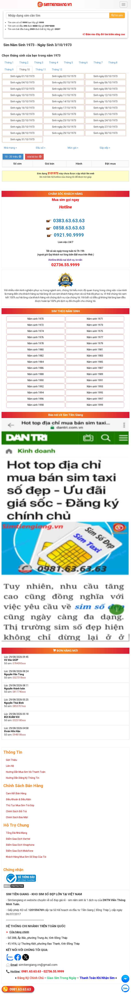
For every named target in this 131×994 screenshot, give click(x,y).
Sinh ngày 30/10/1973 (105, 133)
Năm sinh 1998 (35, 405)
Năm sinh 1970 (35, 318)
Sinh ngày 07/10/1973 (22, 88)
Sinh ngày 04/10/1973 (22, 82)
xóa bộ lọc (32, 156)
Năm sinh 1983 (95, 355)
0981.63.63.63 (20, 989)
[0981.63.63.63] (125, 988)
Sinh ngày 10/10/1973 (22, 95)
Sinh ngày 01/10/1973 (22, 76)
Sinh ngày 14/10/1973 (64, 101)
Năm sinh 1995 (95, 392)
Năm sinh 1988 (35, 374)
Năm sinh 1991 (95, 380)
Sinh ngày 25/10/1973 (22, 126)
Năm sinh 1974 (35, 331)
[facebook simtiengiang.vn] (125, 979)
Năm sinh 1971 (95, 318)
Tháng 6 (83, 62)
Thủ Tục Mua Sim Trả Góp (20, 805)
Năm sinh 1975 (95, 331)
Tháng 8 (112, 62)
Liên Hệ (10, 766)
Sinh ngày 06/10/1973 (105, 82)
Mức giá (72, 147)
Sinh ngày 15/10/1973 (105, 101)
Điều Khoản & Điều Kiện (18, 799)
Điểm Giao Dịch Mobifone (19, 850)
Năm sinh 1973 (95, 325)
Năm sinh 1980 (35, 349)
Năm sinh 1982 (35, 355)
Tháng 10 (24, 69)
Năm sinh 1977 (95, 337)
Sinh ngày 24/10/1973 (105, 120)
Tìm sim (118, 15)
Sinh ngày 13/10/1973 (22, 101)
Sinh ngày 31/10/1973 (22, 139)
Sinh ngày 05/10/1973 (64, 82)
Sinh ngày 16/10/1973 (22, 107)
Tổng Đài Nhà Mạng (16, 833)
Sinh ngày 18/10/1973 (105, 107)
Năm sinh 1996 (35, 398)
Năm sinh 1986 (35, 368)
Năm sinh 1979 (95, 343)
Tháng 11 (40, 69)
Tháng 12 (57, 69)
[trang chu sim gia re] (54, 4)
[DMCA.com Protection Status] (13, 885)
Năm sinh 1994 (35, 392)
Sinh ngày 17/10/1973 (64, 107)
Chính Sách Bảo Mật (17, 817)
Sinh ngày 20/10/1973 (64, 114)
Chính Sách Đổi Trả (16, 811)
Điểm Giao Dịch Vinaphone (20, 844)
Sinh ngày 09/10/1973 (105, 88)
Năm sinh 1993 (95, 386)
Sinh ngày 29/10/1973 (64, 133)
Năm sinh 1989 (95, 374)
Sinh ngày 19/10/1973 (22, 114)
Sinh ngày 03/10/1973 (105, 76)
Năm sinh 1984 (35, 361)
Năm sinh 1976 (35, 337)
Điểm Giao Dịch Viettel (18, 839)
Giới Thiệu (11, 760)
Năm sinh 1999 (95, 405)
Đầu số (40, 147)
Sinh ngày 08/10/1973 (64, 88)
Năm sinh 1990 (35, 380)
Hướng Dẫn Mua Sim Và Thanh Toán (25, 772)
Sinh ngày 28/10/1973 (22, 133)
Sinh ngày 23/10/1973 (64, 120)
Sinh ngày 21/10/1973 (105, 114)
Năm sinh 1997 (95, 398)
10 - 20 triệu (11, 156)
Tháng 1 (8, 62)
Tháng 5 (68, 62)
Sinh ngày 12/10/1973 (105, 95)
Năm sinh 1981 (95, 349)
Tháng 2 (23, 62)
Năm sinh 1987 (95, 368)
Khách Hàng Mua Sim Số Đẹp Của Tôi (26, 856)
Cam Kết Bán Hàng (16, 793)
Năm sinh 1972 (35, 325)
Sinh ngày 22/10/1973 (22, 120)
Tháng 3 (38, 62)
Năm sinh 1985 (95, 361)
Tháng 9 (8, 69)
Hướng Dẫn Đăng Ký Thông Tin (22, 778)
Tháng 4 (53, 62)
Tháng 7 (98, 62)
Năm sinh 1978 (35, 343)
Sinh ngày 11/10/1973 (64, 95)
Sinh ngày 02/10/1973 (64, 76)
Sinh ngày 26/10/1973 (64, 126)
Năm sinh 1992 (35, 386)
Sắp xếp (104, 147)
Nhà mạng (10, 147)
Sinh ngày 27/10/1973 (105, 126)
